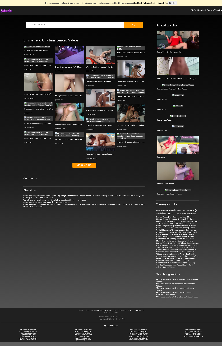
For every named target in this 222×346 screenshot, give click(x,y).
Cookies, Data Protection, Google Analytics (150, 3)
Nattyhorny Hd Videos (177, 243)
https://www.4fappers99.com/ (28, 331)
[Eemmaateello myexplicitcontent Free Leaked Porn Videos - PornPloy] (38, 105)
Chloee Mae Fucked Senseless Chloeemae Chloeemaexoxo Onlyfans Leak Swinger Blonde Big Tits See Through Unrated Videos (175, 262)
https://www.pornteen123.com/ (138, 336)
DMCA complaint (36, 206)
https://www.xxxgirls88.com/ (83, 340)
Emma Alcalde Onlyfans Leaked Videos (172, 89)
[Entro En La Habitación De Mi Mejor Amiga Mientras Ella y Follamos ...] (69, 63)
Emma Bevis (161, 99)
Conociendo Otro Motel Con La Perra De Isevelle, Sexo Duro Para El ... (143, 82)
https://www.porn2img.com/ (193, 331)
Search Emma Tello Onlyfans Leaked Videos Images (178, 297)
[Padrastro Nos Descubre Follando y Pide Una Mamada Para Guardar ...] (131, 121)
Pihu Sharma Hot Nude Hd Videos (182, 217)
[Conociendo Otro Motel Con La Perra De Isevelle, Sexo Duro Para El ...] (131, 78)
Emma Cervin (162, 130)
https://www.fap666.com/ (28, 336)
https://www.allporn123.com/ (138, 338)
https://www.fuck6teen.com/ (138, 331)
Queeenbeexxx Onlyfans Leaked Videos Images (177, 244)
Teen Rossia (170, 232)
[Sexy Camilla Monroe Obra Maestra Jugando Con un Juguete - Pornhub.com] (131, 138)
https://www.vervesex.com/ (83, 330)
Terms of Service (214, 10)
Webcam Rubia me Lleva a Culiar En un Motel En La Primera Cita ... (111, 67)
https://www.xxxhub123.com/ (83, 333)
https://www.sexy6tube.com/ (138, 330)
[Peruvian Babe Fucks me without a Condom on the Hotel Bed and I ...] (100, 150)
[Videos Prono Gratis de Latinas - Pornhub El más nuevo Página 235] (69, 121)
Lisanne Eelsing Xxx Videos (166, 219)
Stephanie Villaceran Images (174, 230)
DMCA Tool (139, 310)
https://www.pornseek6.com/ (138, 335)
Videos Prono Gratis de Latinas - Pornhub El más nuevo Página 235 (80, 125)
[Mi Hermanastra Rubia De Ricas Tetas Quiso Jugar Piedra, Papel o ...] (100, 107)
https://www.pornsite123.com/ (28, 338)
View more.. (84, 165)
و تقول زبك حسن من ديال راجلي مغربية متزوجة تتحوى (175, 210)
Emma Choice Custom (165, 184)
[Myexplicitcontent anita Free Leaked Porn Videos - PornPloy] (38, 61)
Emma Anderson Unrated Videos (169, 194)
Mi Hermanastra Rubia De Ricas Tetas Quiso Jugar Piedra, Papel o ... (112, 110)
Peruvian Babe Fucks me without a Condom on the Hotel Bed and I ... (112, 154)
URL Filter (130, 310)
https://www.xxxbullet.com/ (83, 331)
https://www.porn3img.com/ (193, 333)
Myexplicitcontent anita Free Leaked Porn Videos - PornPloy (47, 65)
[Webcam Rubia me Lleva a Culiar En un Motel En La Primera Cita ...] (100, 63)
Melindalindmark (162, 241)
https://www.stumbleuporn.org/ (193, 336)
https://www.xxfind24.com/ (83, 336)
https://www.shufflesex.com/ (28, 340)
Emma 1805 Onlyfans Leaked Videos (171, 52)
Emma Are (161, 157)
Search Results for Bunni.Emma (36, 51)
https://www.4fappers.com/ (28, 330)
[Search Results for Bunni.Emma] (37, 47)
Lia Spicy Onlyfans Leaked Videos (173, 223)
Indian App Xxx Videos (177, 221)
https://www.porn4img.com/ (194, 335)
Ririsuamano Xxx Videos (185, 239)
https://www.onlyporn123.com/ (138, 340)
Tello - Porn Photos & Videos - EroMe (131, 53)
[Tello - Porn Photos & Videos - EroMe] (131, 49)
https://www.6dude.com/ (28, 335)
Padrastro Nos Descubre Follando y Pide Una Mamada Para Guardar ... (143, 125)
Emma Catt (161, 109)
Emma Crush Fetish (164, 120)
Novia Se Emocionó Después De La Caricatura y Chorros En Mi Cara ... (50, 124)
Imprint (201, 10)
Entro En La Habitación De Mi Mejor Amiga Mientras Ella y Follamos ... (81, 67)
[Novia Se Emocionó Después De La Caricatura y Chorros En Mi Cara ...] (38, 120)
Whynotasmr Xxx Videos (178, 228)
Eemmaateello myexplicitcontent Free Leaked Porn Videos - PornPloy (51, 109)
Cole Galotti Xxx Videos (186, 258)
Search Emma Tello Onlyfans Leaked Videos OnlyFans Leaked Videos (174, 293)
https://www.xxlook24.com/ (83, 338)
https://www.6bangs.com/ (28, 333)
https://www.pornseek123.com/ (138, 333)
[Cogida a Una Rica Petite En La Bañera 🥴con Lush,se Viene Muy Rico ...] (38, 90)
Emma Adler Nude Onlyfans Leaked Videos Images (176, 78)
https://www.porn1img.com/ (193, 330)
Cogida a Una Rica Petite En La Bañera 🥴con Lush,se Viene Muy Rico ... (51, 94)
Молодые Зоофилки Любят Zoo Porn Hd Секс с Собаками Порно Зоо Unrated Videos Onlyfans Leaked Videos (177, 256)
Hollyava (172, 258)
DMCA (194, 10)
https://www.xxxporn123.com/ (83, 335)
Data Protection (120, 310)
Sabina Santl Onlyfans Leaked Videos (174, 266)
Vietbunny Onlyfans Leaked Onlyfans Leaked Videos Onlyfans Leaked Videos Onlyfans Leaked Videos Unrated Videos (176, 234)
